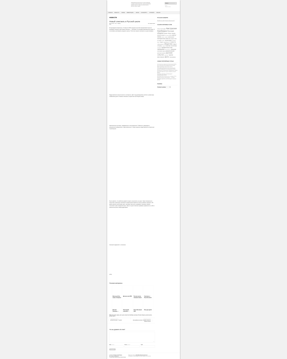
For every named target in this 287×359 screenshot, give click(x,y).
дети (121, 315)
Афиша (123, 12)
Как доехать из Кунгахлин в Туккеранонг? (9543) (167, 70)
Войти (166, 5)
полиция (159, 47)
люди (161, 42)
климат (163, 40)
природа (173, 49)
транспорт (166, 55)
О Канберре (144, 12)
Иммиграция (130, 12)
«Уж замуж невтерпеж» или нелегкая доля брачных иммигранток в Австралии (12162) (166, 69)
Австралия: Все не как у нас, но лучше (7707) (166, 76)
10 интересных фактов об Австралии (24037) (166, 64)
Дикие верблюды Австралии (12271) (164, 66)
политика (174, 46)
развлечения (170, 51)
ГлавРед (118, 23)
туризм (171, 55)
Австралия (114, 315)
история (159, 40)
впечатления (161, 35)
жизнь (159, 37)
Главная (110, 12)
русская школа (149, 315)
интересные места (163, 38)
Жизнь (137, 12)
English (158, 12)
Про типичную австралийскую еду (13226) (166, 65)
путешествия (161, 51)
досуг (123, 315)
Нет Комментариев (151, 23)
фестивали (160, 57)
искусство (127, 315)
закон (166, 37)
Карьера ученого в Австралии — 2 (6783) (166, 77)
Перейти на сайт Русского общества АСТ (166, 20)
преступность (167, 49)
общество (168, 44)
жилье (163, 37)
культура (136, 315)
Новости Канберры (118, 355)
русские (111, 316)
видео (118, 315)
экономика (173, 57)
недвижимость (166, 42)
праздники (161, 49)
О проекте (151, 12)
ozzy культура (161, 28)
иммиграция (171, 37)
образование (160, 44)
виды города (171, 33)
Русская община (141, 315)
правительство (167, 47)
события (160, 55)
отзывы (159, 46)
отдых (175, 44)
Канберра (131, 315)
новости (173, 42)
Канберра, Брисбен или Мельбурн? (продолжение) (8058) (164, 74)
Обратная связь (168, 6)
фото (114, 316)
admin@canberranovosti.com (141, 355)
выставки (167, 35)
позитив (167, 46)
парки (163, 45)
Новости (116, 12)
